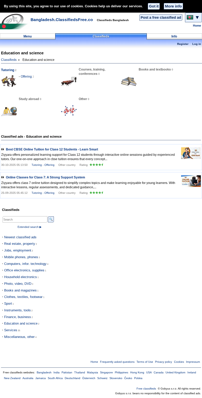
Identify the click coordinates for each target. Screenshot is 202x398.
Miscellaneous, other (19, 337)
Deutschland (72, 378)
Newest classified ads (20, 237)
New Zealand (12, 378)
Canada (159, 372)
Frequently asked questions (117, 361)
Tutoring (7, 70)
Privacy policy (163, 361)
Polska (138, 378)
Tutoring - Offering (43, 164)
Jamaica (40, 378)
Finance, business (17, 317)
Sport (8, 303)
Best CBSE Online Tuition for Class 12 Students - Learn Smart (52, 149)
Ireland (191, 372)
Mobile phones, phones (21, 257)
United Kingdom (175, 372)
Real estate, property (19, 244)
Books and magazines (20, 290)
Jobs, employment (17, 250)
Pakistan (67, 372)
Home (197, 25)
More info (173, 6)
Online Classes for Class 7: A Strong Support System (45, 177)
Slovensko (115, 378)
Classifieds (9, 59)
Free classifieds (146, 388)
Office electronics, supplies (24, 270)
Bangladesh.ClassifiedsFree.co (62, 19)
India (56, 372)
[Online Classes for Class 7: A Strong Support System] (191, 182)
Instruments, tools (17, 310)
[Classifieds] (15, 21)
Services (10, 330)
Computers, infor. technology (25, 264)
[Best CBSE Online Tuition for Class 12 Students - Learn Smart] (191, 154)
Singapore (106, 372)
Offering (26, 76)
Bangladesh (44, 372)
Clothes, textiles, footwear (23, 297)
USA (149, 372)
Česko (128, 378)
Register (182, 44)
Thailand (79, 372)
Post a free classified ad (161, 17)
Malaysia (92, 372)
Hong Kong (137, 372)
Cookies (179, 361)
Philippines (121, 372)
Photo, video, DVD (17, 284)
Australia (27, 378)
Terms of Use (145, 361)
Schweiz (102, 378)
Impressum (193, 361)
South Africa (55, 378)
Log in (196, 44)
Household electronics (20, 277)
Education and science (20, 323)
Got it (154, 6)
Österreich (88, 378)
